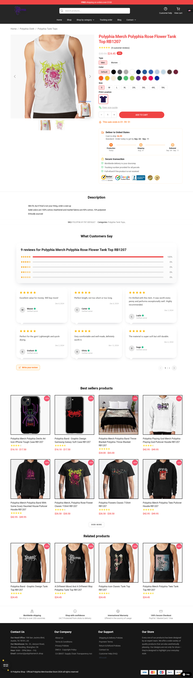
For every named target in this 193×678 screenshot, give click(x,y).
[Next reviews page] (174, 368)
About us (59, 638)
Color (101, 67)
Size (101, 83)
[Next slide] (90, 76)
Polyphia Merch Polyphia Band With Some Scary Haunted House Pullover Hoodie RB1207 (29, 506)
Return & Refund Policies (110, 646)
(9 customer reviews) (120, 48)
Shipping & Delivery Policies (111, 638)
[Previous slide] (15, 76)
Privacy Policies (62, 646)
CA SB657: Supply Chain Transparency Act (73, 654)
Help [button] (188, 674)
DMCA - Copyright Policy (65, 650)
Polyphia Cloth (27, 28)
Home (14, 28)
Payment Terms (106, 642)
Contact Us (104, 650)
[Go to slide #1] (45, 125)
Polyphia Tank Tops (47, 28)
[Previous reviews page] (160, 368)
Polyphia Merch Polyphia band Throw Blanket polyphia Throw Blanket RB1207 (117, 442)
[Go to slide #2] (60, 125)
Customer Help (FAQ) (108, 654)
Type (101, 58)
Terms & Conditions (63, 642)
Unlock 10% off (5, 665)
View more (96, 525)
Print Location (105, 92)
